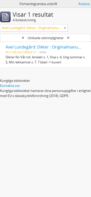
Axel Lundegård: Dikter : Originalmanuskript (47, 47)
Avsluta (83, 4)
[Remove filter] (65, 27)
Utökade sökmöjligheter (45, 38)
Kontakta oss (10, 85)
